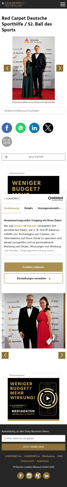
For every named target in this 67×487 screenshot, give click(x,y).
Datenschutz (27, 461)
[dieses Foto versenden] (7, 141)
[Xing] (37, 475)
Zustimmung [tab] (11, 208)
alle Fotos (36, 157)
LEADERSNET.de (13, 456)
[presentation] (5, 355)
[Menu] (62, 4)
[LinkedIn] (46, 475)
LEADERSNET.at (32, 456)
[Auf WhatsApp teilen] (20, 128)
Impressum (43, 461)
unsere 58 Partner (25, 225)
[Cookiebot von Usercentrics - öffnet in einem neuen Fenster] (48, 198)
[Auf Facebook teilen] (7, 128)
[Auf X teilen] (48, 128)
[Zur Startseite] (14, 4)
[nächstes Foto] (49, 68)
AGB (60, 456)
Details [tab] (28, 208)
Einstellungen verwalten (31, 278)
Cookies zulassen (33, 267)
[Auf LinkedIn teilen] (34, 128)
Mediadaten (48, 456)
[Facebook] (20, 475)
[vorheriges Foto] (18, 68)
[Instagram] (29, 475)
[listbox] (33, 327)
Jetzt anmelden (33, 447)
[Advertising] (33, 399)
